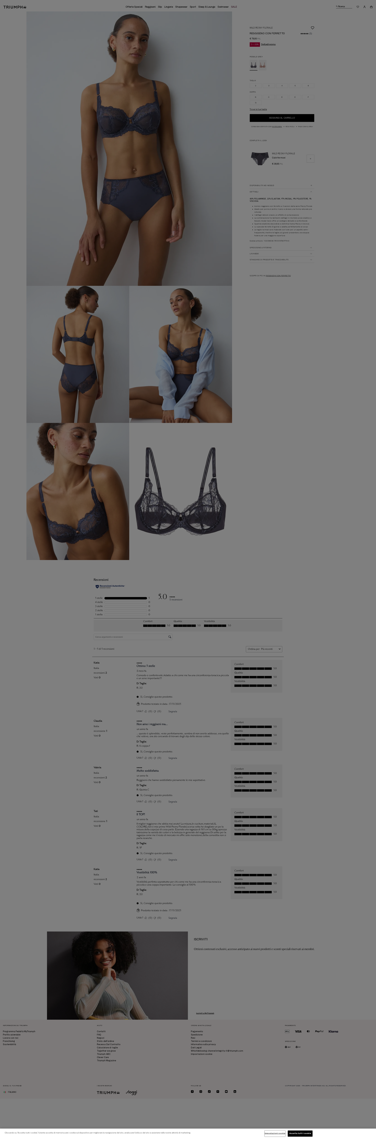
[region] (188, 1134)
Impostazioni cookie (275, 1133)
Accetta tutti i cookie (300, 1133)
